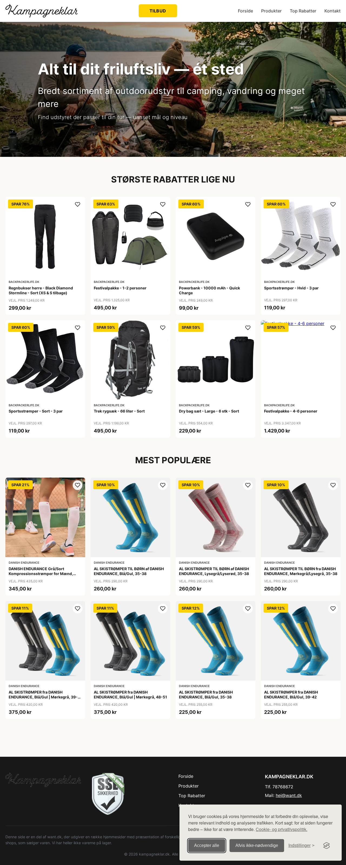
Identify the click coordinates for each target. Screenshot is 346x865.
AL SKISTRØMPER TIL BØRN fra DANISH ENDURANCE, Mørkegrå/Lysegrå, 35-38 (300, 571)
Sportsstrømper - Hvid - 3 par (291, 288)
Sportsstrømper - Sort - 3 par (36, 411)
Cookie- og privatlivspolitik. (281, 829)
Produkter (271, 10)
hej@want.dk (289, 795)
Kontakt (332, 10)
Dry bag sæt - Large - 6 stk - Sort (209, 411)
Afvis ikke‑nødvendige (256, 845)
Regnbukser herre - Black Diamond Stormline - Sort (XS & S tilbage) (41, 290)
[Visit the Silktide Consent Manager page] (326, 845)
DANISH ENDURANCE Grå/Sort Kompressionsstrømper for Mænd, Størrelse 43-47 (41, 573)
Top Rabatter (303, 10)
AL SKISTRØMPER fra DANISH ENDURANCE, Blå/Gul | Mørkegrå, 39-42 (43, 697)
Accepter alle (206, 845)
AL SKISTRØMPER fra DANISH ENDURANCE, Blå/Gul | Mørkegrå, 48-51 (130, 694)
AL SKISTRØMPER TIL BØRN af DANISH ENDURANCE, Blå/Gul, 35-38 (129, 571)
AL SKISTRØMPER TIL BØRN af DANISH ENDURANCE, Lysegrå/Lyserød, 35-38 (214, 571)
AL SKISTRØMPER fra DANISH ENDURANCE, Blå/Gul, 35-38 (206, 694)
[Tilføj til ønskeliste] (77, 204)
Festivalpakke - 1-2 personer (120, 288)
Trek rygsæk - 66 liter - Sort (119, 411)
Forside (245, 10)
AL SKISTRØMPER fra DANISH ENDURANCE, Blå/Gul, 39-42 (291, 694)
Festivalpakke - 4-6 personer (290, 411)
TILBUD (157, 10)
